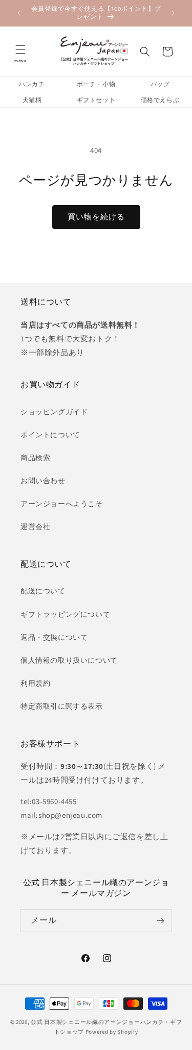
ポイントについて (50, 434)
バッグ (160, 84)
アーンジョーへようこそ (61, 503)
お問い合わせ (43, 480)
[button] (20, 51)
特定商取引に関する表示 (61, 706)
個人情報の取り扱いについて (69, 660)
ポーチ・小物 (96, 84)
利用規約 (35, 683)
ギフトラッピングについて (65, 614)
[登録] (160, 920)
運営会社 (35, 526)
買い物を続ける (96, 216)
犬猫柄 (32, 100)
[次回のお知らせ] (173, 13)
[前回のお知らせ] (19, 13)
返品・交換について (54, 637)
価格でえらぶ (160, 100)
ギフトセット (96, 100)
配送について (43, 590)
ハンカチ (32, 84)
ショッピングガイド (54, 411)
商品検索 (35, 457)
